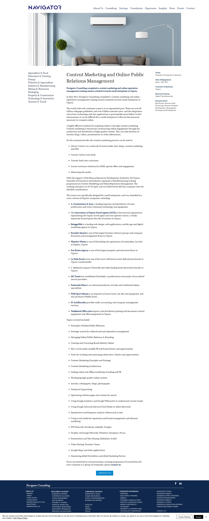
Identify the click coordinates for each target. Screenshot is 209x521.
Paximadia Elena (78, 285)
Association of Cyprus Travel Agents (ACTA (95, 212)
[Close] (206, 517)
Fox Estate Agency (79, 250)
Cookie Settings (184, 517)
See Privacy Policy (20, 518)
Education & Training (39, 76)
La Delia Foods (78, 259)
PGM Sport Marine (79, 293)
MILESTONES (31, 504)
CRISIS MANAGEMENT (60, 498)
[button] (111, 8)
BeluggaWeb (76, 224)
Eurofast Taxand (78, 233)
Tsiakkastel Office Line (81, 311)
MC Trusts (76, 276)
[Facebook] (175, 483)
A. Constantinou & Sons (82, 204)
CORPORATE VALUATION (60, 496)
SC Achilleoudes (78, 302)
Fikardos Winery (78, 241)
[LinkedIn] (180, 483)
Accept (198, 517)
